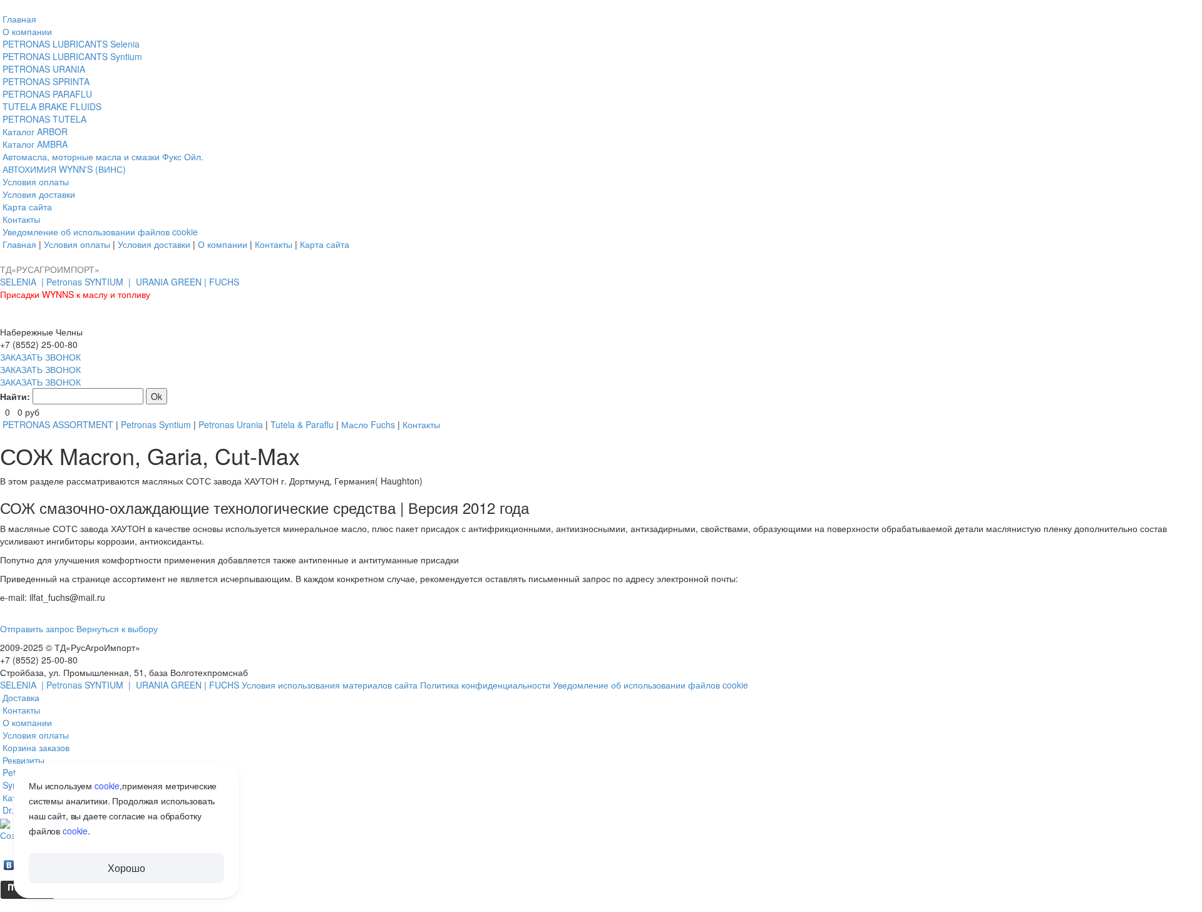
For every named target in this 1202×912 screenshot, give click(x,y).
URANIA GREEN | (172, 281)
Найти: (15, 396)
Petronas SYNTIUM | (89, 281)
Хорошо (126, 868)
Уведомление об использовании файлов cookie (650, 685)
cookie (107, 785)
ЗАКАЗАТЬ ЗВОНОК (40, 357)
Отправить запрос (37, 628)
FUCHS (224, 281)
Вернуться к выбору (117, 628)
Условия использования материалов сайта (331, 685)
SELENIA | (23, 281)
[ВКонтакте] (9, 862)
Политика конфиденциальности (486, 685)
